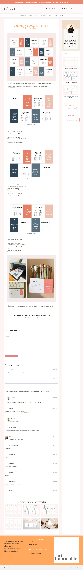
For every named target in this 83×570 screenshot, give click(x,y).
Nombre (7, 350)
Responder (55, 369)
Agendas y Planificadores (38, 550)
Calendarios (23, 15)
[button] (71, 8)
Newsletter (64, 8)
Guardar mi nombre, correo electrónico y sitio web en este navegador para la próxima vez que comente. (25, 352)
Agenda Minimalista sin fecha (35, 552)
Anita (12, 397)
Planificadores (47, 15)
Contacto (55, 8)
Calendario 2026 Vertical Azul (70, 82)
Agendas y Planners (58, 15)
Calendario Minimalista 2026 (35, 545)
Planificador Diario (32, 543)
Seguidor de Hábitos (33, 544)
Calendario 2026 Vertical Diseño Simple (71, 97)
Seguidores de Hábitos (34, 15)
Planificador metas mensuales (35, 553)
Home (48, 8)
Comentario (8, 336)
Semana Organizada (33, 541)
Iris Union (73, 567)
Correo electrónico (37, 350)
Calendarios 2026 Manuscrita (71, 68)
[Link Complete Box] (13, 510)
